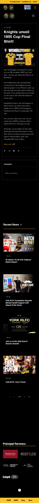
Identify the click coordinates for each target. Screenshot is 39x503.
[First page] (9, 396)
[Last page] (29, 396)
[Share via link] (19, 151)
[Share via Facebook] (5, 151)
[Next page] (24, 396)
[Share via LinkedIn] (14, 151)
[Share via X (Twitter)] (9, 151)
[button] (33, 16)
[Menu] (35, 8)
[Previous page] (14, 396)
